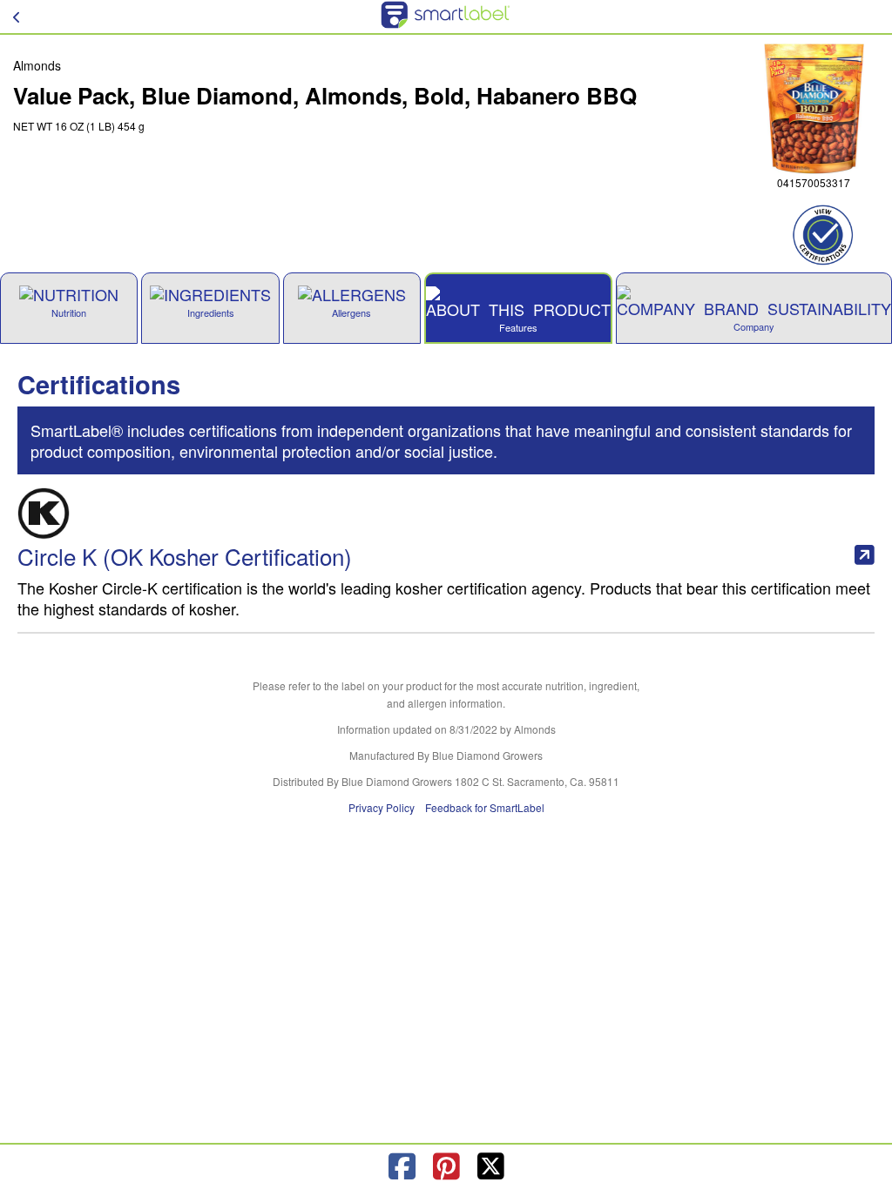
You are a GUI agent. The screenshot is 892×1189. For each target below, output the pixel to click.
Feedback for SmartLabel (484, 807)
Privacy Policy (381, 807)
